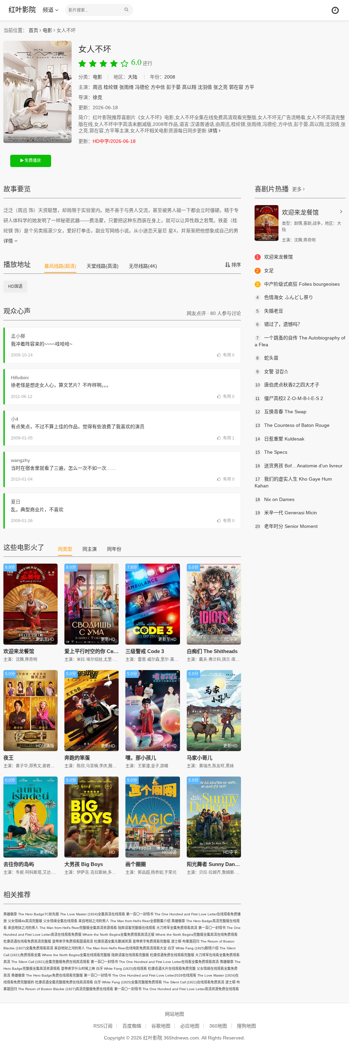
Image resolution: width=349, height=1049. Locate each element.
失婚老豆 (269, 311)
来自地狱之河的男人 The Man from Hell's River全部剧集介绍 (124, 921)
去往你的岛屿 (18, 864)
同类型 (65, 549)
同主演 (89, 549)
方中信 (158, 87)
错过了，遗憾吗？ (279, 324)
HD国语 (15, 286)
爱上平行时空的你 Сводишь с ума (104, 651)
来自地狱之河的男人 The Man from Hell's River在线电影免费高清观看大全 (110, 948)
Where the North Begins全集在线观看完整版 (76, 955)
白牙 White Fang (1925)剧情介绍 (193, 948)
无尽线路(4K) (143, 266)
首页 (33, 30)
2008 (169, 77)
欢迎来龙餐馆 (18, 651)
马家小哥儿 (199, 758)
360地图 (218, 1026)
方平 (249, 87)
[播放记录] (335, 10)
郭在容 (236, 87)
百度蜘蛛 (131, 1026)
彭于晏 (173, 87)
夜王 (8, 758)
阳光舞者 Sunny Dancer (214, 864)
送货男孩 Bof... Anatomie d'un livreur (299, 465)
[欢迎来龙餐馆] (266, 223)
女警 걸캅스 (272, 371)
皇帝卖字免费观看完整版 (151, 941)
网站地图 (174, 1014)
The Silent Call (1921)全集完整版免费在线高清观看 (50, 962)
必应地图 (189, 1026)
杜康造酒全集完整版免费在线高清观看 (64, 982)
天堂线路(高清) (103, 266)
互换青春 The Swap (280, 411)
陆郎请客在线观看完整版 (130, 955)
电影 (47, 30)
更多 (297, 189)
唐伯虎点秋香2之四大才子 (287, 384)
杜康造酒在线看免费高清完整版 (27, 941)
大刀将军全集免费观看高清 (176, 928)
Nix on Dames (274, 499)
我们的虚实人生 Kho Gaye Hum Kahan (293, 482)
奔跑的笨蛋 (77, 758)
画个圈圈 (135, 864)
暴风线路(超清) (60, 266)
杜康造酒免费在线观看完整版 (172, 955)
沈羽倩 (205, 87)
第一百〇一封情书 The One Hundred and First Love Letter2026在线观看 (140, 975)
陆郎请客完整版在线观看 (136, 928)
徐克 (97, 97)
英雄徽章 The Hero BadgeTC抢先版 (31, 914)
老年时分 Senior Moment (286, 526)
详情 (213, 130)
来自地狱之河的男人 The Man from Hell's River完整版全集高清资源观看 (62, 928)
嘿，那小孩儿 (140, 758)
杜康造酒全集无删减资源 (113, 941)
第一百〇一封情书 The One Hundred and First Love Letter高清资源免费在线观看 (176, 989)
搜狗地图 (246, 1026)
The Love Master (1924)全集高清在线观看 (92, 914)
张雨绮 (126, 87)
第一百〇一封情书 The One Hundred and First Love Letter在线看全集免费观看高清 (155, 962)
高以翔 (189, 87)
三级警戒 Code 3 (144, 651)
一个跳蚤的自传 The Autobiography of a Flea (300, 341)
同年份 (114, 549)
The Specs (271, 452)
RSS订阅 (102, 1026)
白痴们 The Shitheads (212, 651)
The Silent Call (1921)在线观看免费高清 (193, 982)
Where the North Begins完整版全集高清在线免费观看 (196, 934)
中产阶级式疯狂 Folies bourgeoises (298, 284)
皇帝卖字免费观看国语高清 (72, 941)
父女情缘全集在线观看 (60, 921)
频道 (49, 10)
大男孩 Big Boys (83, 864)
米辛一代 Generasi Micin (286, 512)
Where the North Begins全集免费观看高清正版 (118, 934)
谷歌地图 (160, 1026)
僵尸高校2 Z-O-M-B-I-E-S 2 (289, 398)
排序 (235, 264)
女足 (265, 270)
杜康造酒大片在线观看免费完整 (172, 968)
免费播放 (32, 160)
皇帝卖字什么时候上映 (78, 968)
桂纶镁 (111, 87)
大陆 (132, 77)
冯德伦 (142, 87)
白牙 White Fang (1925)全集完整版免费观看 (128, 982)
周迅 (97, 87)
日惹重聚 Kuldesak (279, 439)
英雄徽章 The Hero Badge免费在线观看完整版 (47, 975)
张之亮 (220, 87)
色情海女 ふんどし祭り (284, 297)
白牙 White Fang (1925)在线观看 (121, 968)
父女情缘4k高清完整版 (25, 921)
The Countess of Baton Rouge (292, 425)
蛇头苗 (267, 358)
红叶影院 (22, 10)
